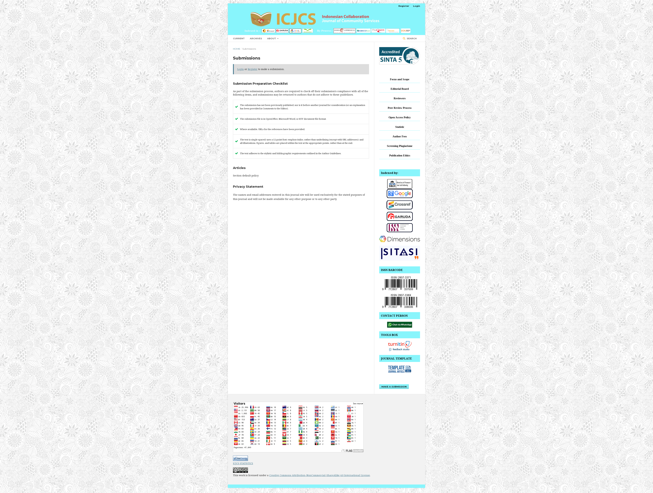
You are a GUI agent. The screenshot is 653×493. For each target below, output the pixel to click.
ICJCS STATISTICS (243, 463)
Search (411, 38)
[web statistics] (240, 460)
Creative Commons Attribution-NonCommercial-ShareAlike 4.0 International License (319, 475)
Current (239, 38)
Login (416, 6)
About (272, 38)
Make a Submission (394, 386)
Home (236, 48)
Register (403, 6)
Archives (256, 38)
